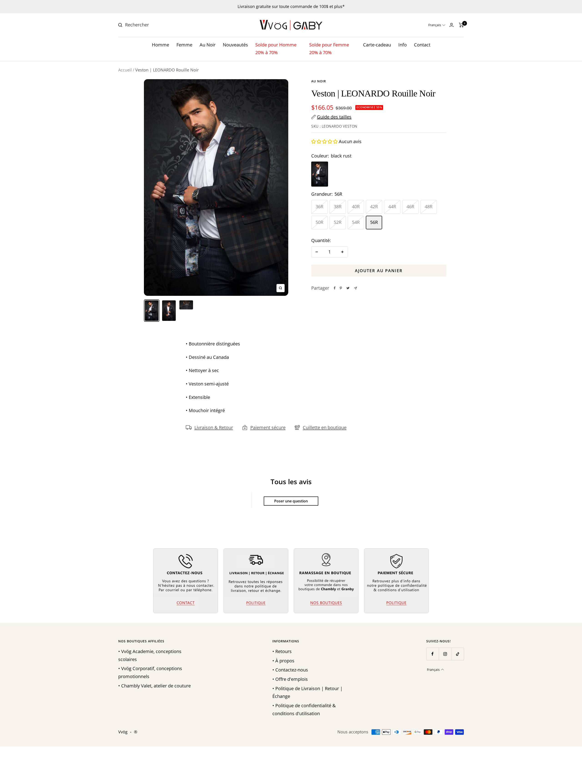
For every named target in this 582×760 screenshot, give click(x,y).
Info (402, 45)
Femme (184, 45)
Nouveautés (235, 45)
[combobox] (159, 25)
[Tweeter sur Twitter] (348, 288)
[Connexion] (451, 25)
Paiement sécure (268, 427)
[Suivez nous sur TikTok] (457, 654)
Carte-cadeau (377, 45)
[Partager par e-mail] (355, 288)
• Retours (282, 651)
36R (319, 206)
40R (356, 206)
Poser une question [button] (291, 501)
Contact (422, 45)
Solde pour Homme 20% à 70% (275, 49)
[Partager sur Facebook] (335, 288)
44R (392, 206)
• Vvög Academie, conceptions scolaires (149, 655)
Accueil (125, 70)
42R (374, 206)
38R (337, 206)
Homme (160, 45)
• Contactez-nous (290, 670)
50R (319, 222)
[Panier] (461, 25)
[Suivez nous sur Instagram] (445, 654)
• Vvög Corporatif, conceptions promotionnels (150, 672)
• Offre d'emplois (290, 679)
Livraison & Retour (213, 427)
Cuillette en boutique (324, 427)
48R (428, 206)
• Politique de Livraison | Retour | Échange (307, 692)
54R (356, 222)
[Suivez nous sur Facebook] (432, 654)
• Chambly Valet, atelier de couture (154, 686)
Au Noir (208, 45)
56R (374, 222)
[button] (437, 25)
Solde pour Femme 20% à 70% (329, 49)
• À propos (283, 661)
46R (410, 206)
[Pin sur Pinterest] (341, 288)
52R (337, 222)
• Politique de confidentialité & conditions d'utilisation (304, 709)
